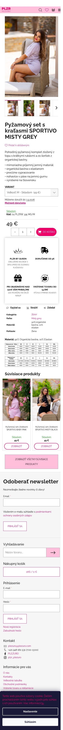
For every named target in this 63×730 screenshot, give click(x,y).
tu (42, 703)
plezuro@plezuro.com (19, 646)
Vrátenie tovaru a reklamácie (18, 688)
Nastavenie (30, 711)
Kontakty (8, 676)
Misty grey (37, 318)
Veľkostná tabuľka (12, 680)
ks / (31, 572)
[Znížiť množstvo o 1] (15, 232)
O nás (6, 673)
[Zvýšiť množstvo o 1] (30, 232)
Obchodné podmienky (15, 684)
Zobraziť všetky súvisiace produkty (31, 461)
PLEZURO (13, 653)
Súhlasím (30, 721)
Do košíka (49, 232)
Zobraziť (16, 446)
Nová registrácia (12, 627)
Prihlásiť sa (15, 526)
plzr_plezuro (14, 657)
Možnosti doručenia (15, 203)
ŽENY (34, 314)
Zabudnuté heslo (12, 630)
